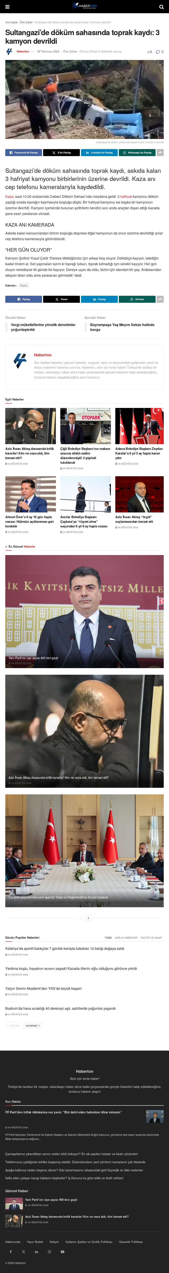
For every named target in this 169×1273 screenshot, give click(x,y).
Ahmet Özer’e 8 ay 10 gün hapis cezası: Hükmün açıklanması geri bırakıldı (29, 521)
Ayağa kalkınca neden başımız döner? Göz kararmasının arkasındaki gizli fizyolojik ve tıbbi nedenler (74, 1170)
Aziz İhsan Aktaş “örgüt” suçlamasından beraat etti (134, 519)
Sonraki (32, 1025)
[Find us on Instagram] (49, 1251)
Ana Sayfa (11, 22)
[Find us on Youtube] (62, 1251)
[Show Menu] (7, 6)
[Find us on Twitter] (23, 1251)
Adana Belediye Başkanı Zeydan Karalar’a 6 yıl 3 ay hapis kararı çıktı (139, 453)
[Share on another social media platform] (160, 152)
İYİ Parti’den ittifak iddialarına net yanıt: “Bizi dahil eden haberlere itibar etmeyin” (63, 1112)
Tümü (108, 937)
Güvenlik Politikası (131, 1242)
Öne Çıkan (26, 22)
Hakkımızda (12, 1242)
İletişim (54, 1242)
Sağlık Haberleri (126, 937)
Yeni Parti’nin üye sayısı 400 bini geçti (33, 658)
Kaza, (9, 196)
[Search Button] (161, 6)
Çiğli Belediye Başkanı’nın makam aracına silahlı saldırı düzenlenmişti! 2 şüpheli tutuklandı (85, 455)
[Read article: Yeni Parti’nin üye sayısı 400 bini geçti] (84, 611)
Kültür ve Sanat (151, 937)
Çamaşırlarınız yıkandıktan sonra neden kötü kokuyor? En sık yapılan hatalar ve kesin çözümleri (71, 1154)
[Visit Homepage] (84, 6)
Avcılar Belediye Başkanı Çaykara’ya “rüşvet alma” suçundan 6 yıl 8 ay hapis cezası (83, 521)
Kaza (23, 285)
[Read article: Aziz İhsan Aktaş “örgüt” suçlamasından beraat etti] (140, 494)
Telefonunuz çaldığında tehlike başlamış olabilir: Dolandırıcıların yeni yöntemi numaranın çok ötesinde (75, 1162)
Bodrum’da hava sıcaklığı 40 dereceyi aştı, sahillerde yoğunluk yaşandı (60, 1008)
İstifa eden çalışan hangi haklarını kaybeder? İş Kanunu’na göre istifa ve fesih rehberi (64, 1178)
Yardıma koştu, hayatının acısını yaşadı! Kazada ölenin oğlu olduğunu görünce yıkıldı (71, 968)
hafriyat (126, 196)
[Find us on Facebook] (10, 1251)
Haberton (23, 51)
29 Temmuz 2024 (48, 51)
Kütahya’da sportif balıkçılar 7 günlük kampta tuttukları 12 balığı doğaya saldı (64, 948)
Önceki (14, 1025)
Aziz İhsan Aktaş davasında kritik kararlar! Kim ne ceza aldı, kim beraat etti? (29, 453)
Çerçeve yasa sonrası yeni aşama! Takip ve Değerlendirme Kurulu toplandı (58, 897)
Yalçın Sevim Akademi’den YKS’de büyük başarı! (43, 988)
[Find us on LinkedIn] (36, 1251)
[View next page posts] (88, 918)
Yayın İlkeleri (35, 1242)
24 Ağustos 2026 (17, 463)
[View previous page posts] (80, 918)
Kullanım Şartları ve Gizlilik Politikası (89, 1242)
